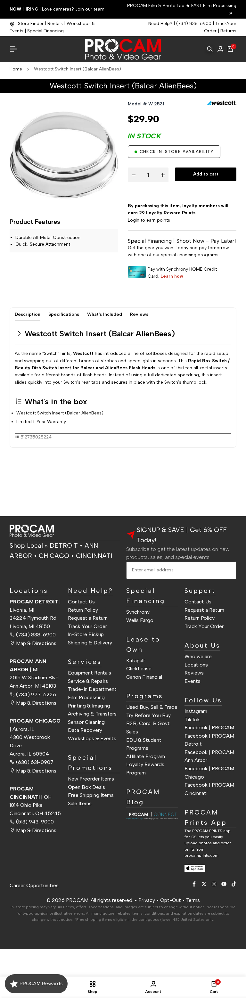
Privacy (146, 900)
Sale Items (80, 803)
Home (16, 69)
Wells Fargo (139, 620)
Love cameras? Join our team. (57, 9)
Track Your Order (87, 626)
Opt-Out (170, 900)
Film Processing (86, 697)
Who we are (198, 656)
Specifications (63, 314)
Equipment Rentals (89, 673)
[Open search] (210, 49)
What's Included (104, 314)
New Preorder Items (91, 779)
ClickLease (139, 669)
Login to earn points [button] (149, 220)
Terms (193, 900)
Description (27, 314)
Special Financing (45, 31)
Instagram (195, 711)
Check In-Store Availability (177, 151)
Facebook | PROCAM (209, 727)
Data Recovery (85, 730)
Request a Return (88, 618)
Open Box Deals (86, 787)
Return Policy (83, 610)
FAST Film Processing (213, 5)
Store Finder (31, 23)
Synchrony (138, 612)
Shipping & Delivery (90, 643)
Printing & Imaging (89, 706)
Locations (196, 665)
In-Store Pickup (86, 634)
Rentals (55, 23)
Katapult (135, 661)
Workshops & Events (92, 738)
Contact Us (81, 602)
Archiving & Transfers (92, 714)
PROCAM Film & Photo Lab (156, 5)
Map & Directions (36, 643)
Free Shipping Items (91, 795)
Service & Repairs (88, 681)
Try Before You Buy (148, 715)
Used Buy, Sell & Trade (151, 707)
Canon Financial (144, 677)
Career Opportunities (34, 885)
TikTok (192, 719)
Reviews (139, 314)
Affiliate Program (145, 756)
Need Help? (160, 23)
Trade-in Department (92, 689)
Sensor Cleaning (86, 722)
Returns (228, 31)
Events (192, 681)
